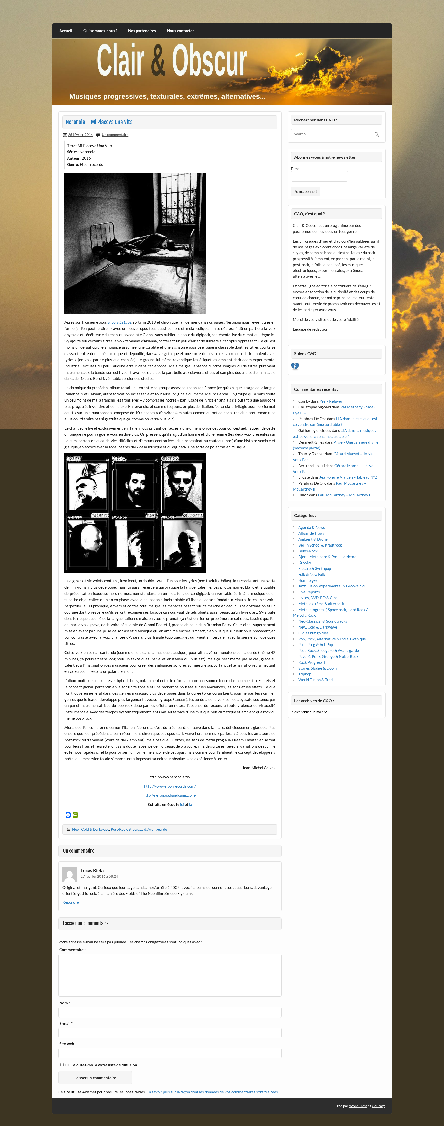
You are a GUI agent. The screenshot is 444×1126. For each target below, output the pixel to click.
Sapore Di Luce (119, 322)
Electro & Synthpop (314, 568)
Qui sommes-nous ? (100, 30)
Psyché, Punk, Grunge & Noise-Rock (328, 656)
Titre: (72, 145)
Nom (64, 1003)
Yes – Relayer (331, 401)
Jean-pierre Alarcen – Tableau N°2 (348, 477)
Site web (66, 1044)
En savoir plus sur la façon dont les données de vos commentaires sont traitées (212, 1091)
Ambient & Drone (313, 539)
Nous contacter (180, 30)
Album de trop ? (311, 533)
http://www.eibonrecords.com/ (170, 786)
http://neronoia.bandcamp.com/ (169, 795)
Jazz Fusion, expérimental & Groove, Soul (332, 586)
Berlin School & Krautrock (320, 545)
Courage (378, 1106)
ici (182, 804)
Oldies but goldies (313, 633)
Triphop (304, 673)
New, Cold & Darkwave (90, 829)
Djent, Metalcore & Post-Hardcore (327, 556)
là (190, 804)
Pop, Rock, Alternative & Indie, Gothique (332, 639)
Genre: (73, 164)
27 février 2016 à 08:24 (99, 876)
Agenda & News (311, 527)
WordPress (358, 1106)
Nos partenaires (142, 30)
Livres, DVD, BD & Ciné (318, 597)
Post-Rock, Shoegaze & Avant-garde (139, 829)
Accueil (65, 30)
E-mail (66, 1023)
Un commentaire (115, 134)
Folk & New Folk (311, 574)
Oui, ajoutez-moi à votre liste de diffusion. (101, 1065)
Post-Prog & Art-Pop (315, 644)
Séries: (73, 151)
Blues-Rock (308, 551)
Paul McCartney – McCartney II (345, 495)
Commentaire (72, 950)
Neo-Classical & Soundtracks (322, 621)
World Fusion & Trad (315, 679)
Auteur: (74, 158)
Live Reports (309, 591)
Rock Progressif (311, 662)
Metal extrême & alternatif (321, 603)
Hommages (307, 580)
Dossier (304, 562)
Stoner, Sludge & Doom (317, 668)
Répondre (70, 902)
